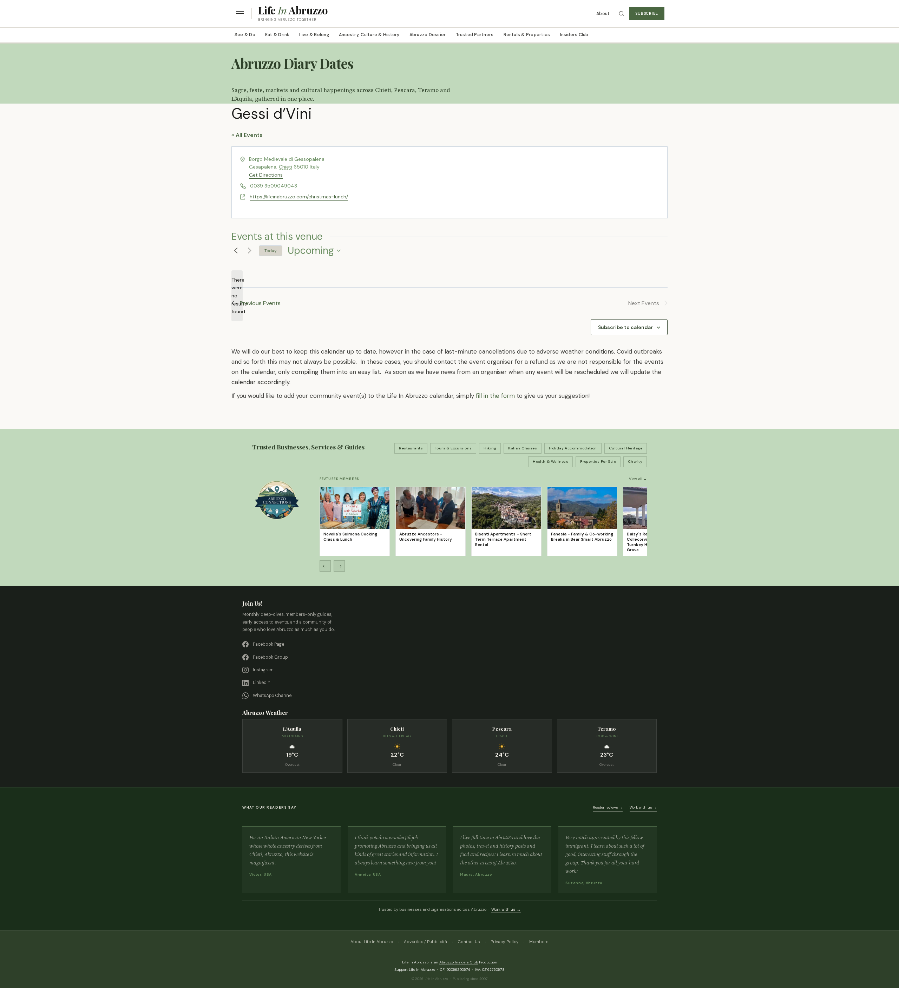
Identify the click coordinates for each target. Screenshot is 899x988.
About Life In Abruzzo (371, 941)
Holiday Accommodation (573, 448)
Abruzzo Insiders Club (458, 962)
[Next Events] (249, 250)
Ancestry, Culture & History (369, 35)
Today (270, 250)
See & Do (245, 35)
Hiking (490, 448)
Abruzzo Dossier (427, 35)
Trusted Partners (475, 35)
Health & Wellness (550, 461)
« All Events (247, 135)
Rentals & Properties (527, 35)
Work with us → (643, 807)
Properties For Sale (598, 461)
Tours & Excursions (453, 448)
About (603, 14)
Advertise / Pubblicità (425, 941)
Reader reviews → (608, 807)
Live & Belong (314, 35)
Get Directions (266, 175)
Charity (635, 461)
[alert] (237, 295)
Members (539, 941)
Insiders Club (574, 35)
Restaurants (411, 448)
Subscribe (646, 13)
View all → (638, 478)
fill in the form (495, 396)
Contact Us (469, 941)
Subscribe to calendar (625, 327)
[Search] (621, 13)
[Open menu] (240, 13)
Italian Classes (522, 448)
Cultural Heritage (625, 448)
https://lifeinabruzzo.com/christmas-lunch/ (299, 196)
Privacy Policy (505, 941)
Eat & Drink (277, 35)
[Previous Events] (235, 250)
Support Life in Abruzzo (414, 969)
